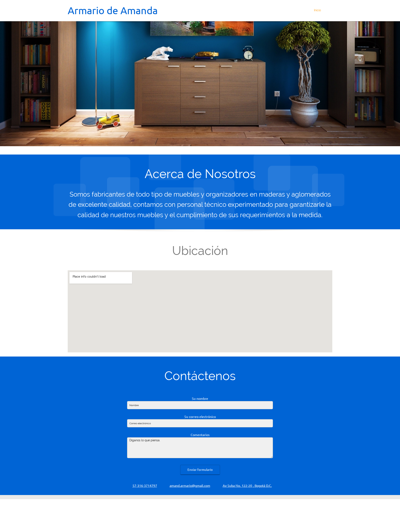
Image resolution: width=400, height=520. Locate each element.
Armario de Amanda (113, 10)
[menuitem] (316, 10)
